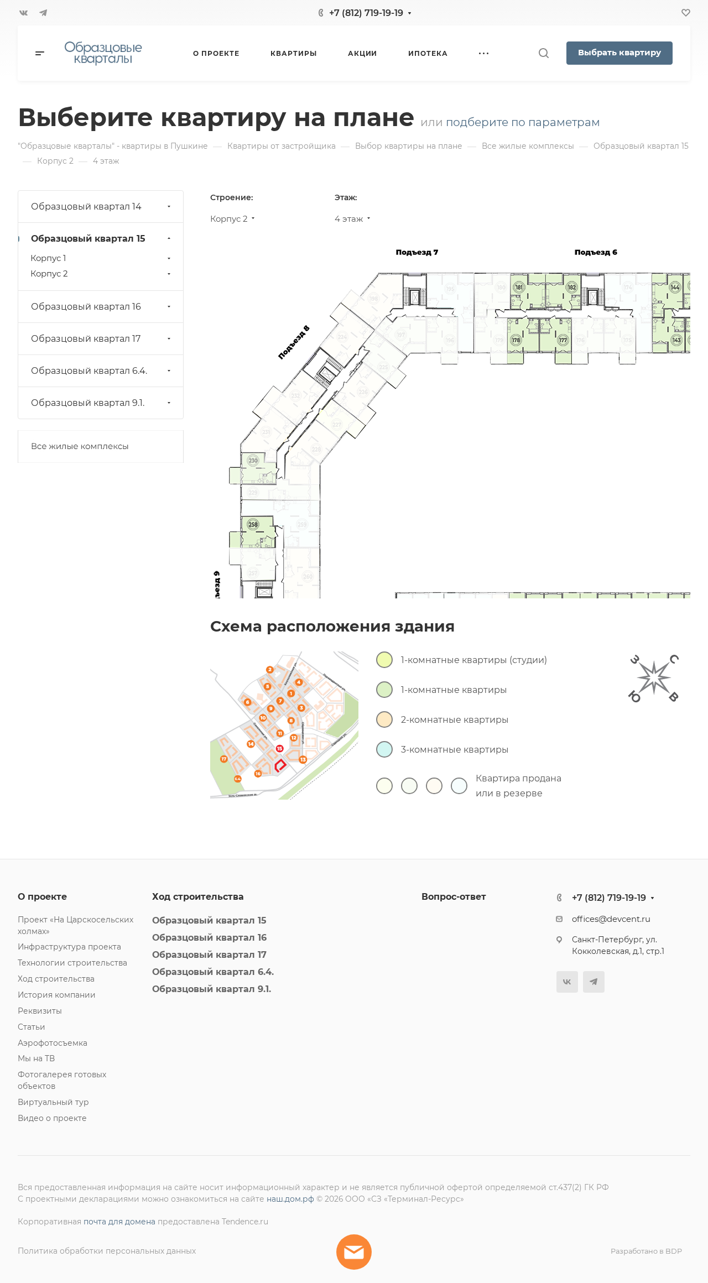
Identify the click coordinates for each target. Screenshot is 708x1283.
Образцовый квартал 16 (86, 306)
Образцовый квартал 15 (88, 238)
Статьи (31, 1027)
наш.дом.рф (290, 1199)
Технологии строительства (72, 962)
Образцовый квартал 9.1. (87, 403)
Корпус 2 (48, 274)
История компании (57, 994)
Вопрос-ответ (453, 896)
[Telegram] (43, 12)
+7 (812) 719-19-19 (366, 13)
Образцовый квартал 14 (86, 206)
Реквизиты (40, 1010)
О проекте (42, 896)
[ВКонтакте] (23, 12)
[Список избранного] (685, 12)
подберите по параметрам (523, 122)
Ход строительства (56, 978)
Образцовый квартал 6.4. (89, 371)
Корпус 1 (48, 258)
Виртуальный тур (53, 1102)
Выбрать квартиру (619, 53)
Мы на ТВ (36, 1058)
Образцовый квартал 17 (85, 338)
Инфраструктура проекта (69, 946)
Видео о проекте (52, 1118)
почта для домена (119, 1221)
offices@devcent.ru (611, 919)
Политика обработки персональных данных (107, 1251)
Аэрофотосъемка (52, 1043)
